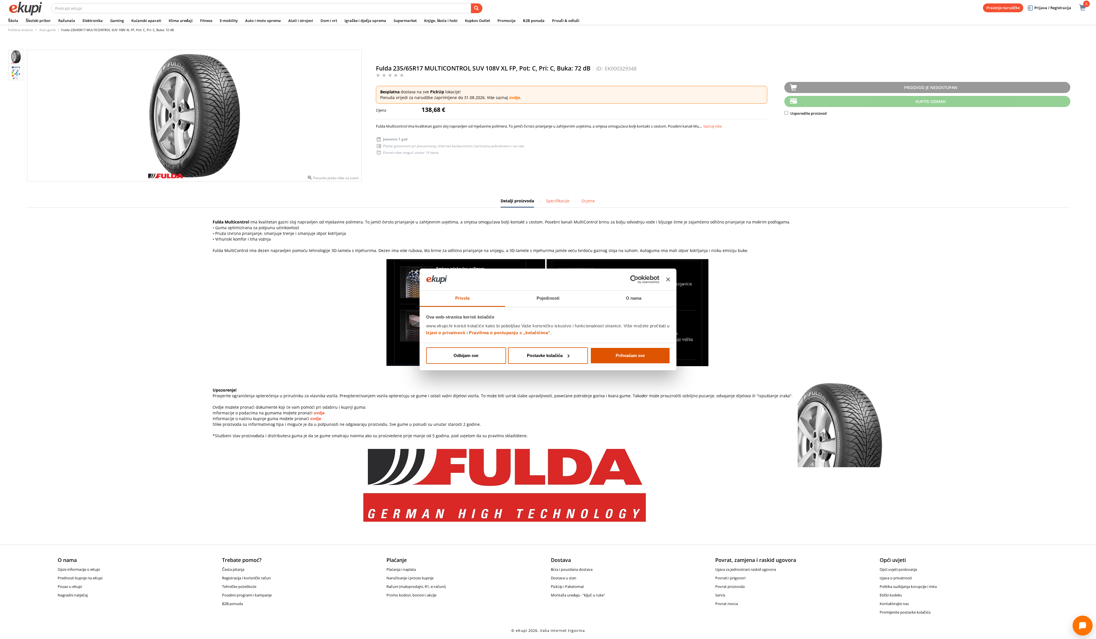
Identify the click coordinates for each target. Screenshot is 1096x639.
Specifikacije (557, 200)
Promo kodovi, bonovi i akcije (411, 595)
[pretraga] (476, 8)
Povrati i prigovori (730, 577)
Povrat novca (726, 603)
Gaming (117, 20)
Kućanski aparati (146, 20)
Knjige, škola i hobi (441, 20)
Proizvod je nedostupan (930, 87)
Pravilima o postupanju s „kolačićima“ (510, 332)
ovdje (514, 97)
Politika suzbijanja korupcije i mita (908, 586)
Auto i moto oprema (263, 20)
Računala (66, 20)
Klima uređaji (181, 20)
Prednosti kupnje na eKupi (80, 577)
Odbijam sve (466, 355)
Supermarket (405, 20)
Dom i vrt (329, 20)
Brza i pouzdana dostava (572, 569)
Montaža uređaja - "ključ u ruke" (578, 595)
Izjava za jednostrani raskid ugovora (745, 569)
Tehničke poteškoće (239, 586)
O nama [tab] (634, 298)
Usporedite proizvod (808, 113)
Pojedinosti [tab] (548, 298)
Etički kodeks (891, 595)
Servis (720, 595)
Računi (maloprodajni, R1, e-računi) (416, 586)
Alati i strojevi (300, 20)
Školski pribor (38, 20)
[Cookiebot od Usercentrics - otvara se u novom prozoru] (634, 279)
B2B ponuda (534, 20)
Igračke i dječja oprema (365, 20)
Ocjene (588, 200)
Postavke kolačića (545, 355)
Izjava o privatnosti (896, 577)
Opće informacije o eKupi (79, 569)
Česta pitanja (233, 569)
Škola (13, 20)
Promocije (506, 20)
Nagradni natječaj (73, 595)
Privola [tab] (462, 298)
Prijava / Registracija (1052, 7)
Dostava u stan (563, 577)
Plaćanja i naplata (401, 569)
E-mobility (229, 20)
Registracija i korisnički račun (246, 577)
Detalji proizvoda (517, 203)
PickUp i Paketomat (567, 586)
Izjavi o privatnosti (446, 332)
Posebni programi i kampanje (247, 595)
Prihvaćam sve (630, 355)
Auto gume (47, 30)
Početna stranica (20, 30)
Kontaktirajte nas (894, 603)
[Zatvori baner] (668, 279)
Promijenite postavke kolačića (905, 612)
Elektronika (92, 20)
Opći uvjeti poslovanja (898, 569)
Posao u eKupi (70, 586)
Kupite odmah (931, 101)
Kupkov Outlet (477, 20)
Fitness (206, 20)
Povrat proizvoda (730, 586)
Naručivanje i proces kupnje (410, 577)
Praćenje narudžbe (1003, 7)
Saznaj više (712, 126)
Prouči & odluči (565, 20)
